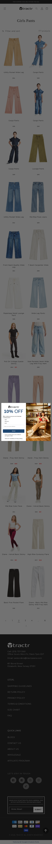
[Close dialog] (49, 405)
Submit (13, 431)
